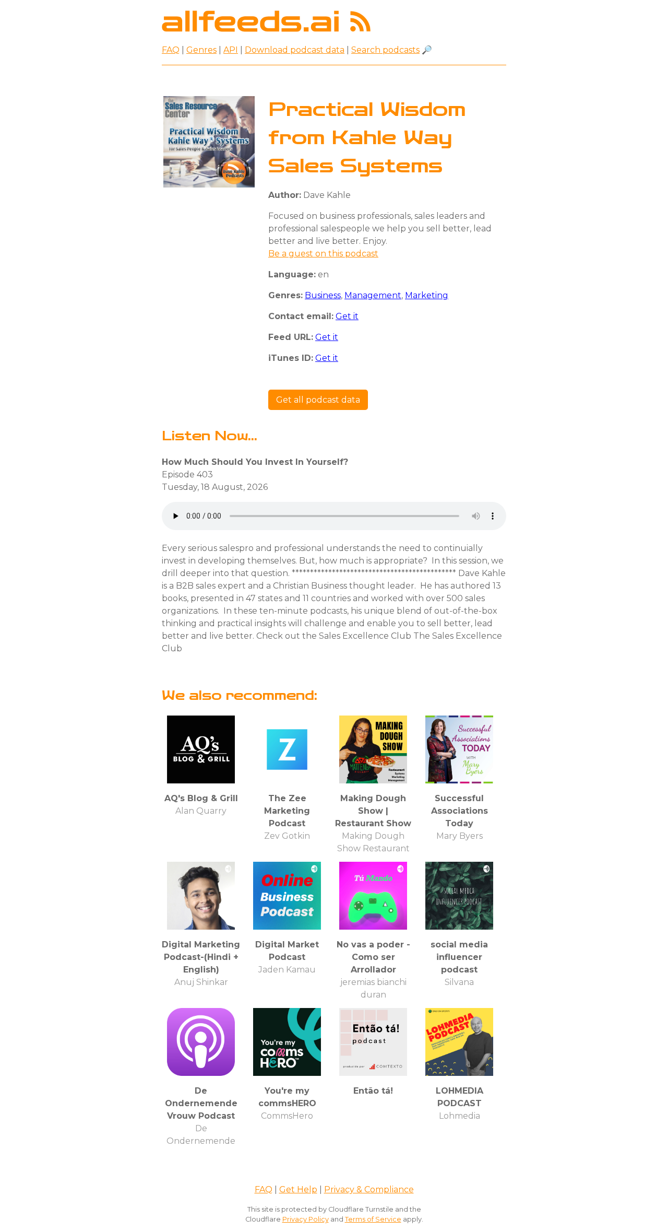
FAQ (171, 50)
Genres (201, 50)
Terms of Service (373, 1219)
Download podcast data (294, 50)
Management (372, 295)
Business (323, 295)
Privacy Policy (305, 1219)
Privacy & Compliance (369, 1189)
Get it (347, 316)
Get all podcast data (318, 400)
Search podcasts (385, 50)
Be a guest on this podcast (323, 254)
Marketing (426, 295)
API (230, 50)
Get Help (298, 1189)
